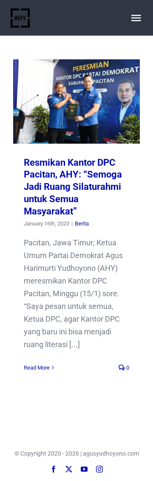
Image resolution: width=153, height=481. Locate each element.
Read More (37, 367)
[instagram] (99, 469)
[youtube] (84, 469)
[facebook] (53, 469)
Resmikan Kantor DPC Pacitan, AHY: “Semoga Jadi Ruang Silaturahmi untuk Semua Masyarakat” (77, 101)
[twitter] (68, 469)
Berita (82, 223)
